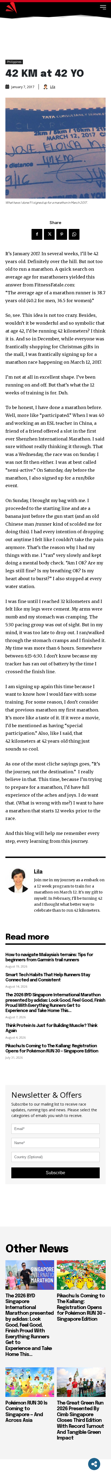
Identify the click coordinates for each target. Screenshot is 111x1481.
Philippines (14, 62)
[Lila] (46, 87)
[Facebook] (37, 234)
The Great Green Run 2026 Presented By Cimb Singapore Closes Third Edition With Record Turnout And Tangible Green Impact (80, 1421)
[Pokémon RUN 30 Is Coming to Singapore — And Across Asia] (29, 1382)
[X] (49, 234)
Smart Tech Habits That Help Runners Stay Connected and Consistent (47, 977)
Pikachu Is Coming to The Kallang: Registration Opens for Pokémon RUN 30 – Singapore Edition (81, 1308)
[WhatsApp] (74, 234)
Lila (52, 87)
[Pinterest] (61, 234)
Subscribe (55, 1172)
